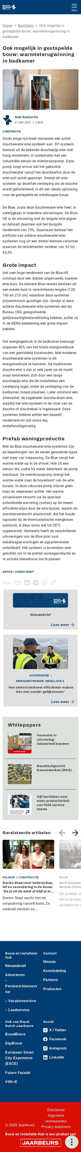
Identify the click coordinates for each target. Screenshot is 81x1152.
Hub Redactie (26, 117)
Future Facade (17, 1073)
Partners (50, 980)
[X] (36, 582)
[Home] (9, 7)
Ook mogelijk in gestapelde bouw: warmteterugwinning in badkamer (36, 31)
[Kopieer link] (54, 582)
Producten (52, 989)
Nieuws (49, 962)
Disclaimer (56, 1110)
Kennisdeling (54, 971)
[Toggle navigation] (74, 7)
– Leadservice (17, 1010)
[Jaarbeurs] (40, 1143)
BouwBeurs (15, 1034)
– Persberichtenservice (21, 986)
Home (7, 25)
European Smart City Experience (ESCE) (19, 1058)
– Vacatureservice (20, 1001)
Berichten (26, 25)
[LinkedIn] (27, 582)
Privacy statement (56, 1127)
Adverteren (15, 975)
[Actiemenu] (71, 1142)
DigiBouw (13, 1043)
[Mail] (18, 582)
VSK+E (11, 1082)
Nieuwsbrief (15, 966)
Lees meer (60, 625)
